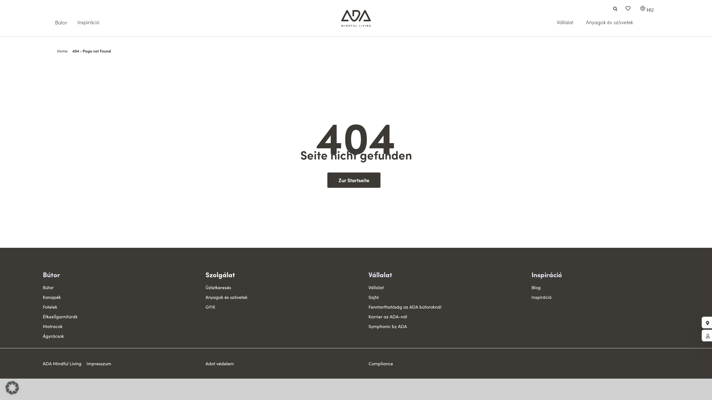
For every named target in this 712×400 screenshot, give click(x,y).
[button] (12, 388)
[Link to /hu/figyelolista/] (628, 8)
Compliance (381, 363)
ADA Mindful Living (62, 363)
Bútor (51, 274)
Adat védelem (220, 363)
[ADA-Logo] (356, 12)
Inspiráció (546, 274)
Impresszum (98, 363)
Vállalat (380, 274)
